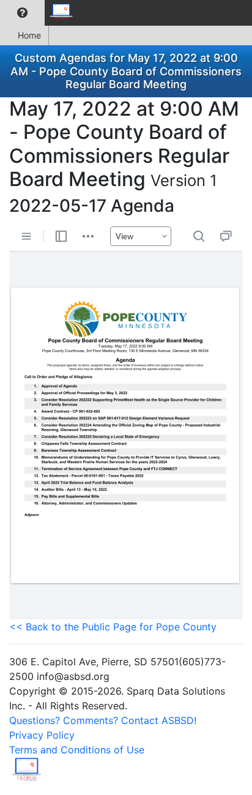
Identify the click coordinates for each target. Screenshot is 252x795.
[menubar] (40, 13)
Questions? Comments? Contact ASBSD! (102, 720)
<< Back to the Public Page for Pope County (113, 627)
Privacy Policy (42, 735)
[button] (22, 13)
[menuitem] (22, 13)
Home (29, 35)
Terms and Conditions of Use (76, 750)
